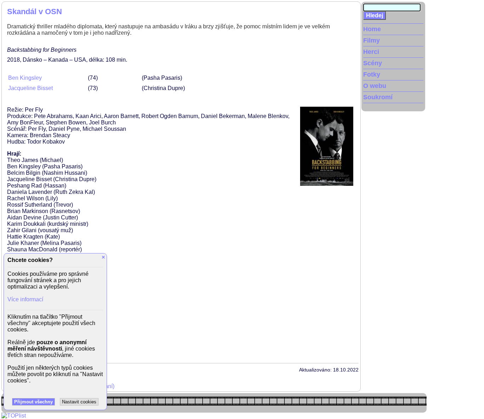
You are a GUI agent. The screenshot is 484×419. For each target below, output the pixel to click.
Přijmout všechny (33, 401)
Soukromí (378, 97)
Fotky (371, 74)
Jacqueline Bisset (30, 88)
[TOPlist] (13, 416)
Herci (371, 51)
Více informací (25, 299)
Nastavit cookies (79, 401)
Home (372, 29)
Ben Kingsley (25, 78)
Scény (372, 63)
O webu (374, 85)
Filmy (371, 40)
